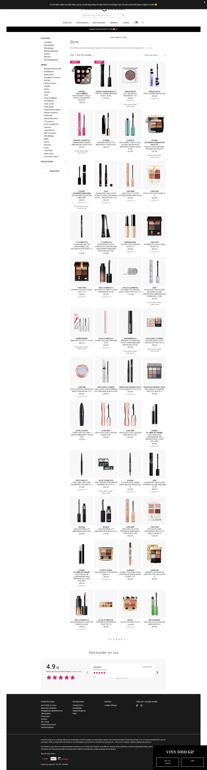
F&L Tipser (45, 722)
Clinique (130, 140)
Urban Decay (130, 92)
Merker (114, 23)
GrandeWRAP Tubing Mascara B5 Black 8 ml (81, 144)
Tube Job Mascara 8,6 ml (154, 94)
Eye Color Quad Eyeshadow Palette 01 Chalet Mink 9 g (154, 531)
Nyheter (67, 23)
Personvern (45, 716)
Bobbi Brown (130, 242)
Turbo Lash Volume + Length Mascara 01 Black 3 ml (81, 435)
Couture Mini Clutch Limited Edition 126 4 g (154, 342)
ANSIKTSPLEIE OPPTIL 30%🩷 (102, 29)
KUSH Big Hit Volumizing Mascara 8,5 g (154, 623)
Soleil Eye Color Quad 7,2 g (154, 194)
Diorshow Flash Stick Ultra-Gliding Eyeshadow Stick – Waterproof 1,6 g (106, 195)
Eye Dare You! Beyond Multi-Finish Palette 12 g (130, 291)
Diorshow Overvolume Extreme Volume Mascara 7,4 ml (154, 484)
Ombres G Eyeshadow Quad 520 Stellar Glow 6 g (154, 574)
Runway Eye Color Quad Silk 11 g (81, 291)
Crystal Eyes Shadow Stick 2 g (130, 245)
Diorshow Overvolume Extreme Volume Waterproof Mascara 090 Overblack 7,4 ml (154, 293)
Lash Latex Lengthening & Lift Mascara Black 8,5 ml (106, 390)
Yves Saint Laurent (154, 338)
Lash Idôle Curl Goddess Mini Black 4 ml (130, 434)
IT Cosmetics (82, 242)
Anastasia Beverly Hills (130, 387)
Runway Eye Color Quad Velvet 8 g (154, 245)
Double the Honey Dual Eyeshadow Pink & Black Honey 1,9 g (130, 574)
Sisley (130, 620)
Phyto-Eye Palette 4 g (130, 622)
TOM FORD (154, 191)
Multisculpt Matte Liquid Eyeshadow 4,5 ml (105, 291)
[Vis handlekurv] (135, 22)
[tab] (117, 678)
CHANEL (81, 92)
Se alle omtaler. (76, 671)
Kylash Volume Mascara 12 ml (106, 342)
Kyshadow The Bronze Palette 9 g (106, 623)
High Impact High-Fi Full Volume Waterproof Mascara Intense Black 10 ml (130, 146)
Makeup (118, 37)
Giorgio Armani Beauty (106, 92)
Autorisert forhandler (48, 708)
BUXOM (130, 480)
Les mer (149, 48)
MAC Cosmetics (106, 288)
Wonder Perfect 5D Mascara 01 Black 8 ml (106, 144)
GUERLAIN (154, 570)
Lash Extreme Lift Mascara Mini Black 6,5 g (106, 530)
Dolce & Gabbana (130, 288)
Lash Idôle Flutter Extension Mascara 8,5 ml (130, 194)
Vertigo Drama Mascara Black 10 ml (106, 95)
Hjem (112, 37)
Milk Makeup (154, 620)
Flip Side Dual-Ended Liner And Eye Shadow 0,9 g (130, 484)
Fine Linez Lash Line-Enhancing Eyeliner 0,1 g (82, 483)
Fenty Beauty (82, 480)
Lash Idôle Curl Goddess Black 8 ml (106, 434)
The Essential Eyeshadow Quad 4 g (105, 573)
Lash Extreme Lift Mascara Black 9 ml (82, 530)
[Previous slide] (87, 672)
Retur (75, 714)
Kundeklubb (77, 708)
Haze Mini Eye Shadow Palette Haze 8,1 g (154, 390)
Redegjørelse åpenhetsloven (52, 711)
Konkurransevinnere (48, 725)
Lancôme (130, 191)
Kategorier (82, 23)
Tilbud (126, 23)
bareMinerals (130, 338)
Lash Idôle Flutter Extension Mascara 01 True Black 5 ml (130, 531)
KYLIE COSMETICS (106, 338)
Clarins (106, 140)
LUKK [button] (192, 761)
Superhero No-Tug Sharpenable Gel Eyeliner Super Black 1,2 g (82, 247)
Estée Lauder (82, 431)
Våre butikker (46, 714)
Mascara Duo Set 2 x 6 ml (81, 341)
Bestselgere (99, 23)
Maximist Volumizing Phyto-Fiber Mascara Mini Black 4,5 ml (130, 343)
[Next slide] (157, 672)
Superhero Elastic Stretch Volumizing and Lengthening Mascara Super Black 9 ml (106, 247)
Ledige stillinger (111, 705)
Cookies (44, 719)
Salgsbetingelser (79, 711)
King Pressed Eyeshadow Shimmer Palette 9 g (106, 483)
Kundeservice (78, 705)
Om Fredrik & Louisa (48, 705)
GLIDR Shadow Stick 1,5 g (130, 389)
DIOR (106, 191)
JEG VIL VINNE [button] (168, 762)
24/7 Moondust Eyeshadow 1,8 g (130, 95)
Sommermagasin (47, 727)
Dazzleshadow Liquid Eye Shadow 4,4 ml (81, 623)
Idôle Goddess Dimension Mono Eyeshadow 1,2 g (81, 390)
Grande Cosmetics (81, 140)
